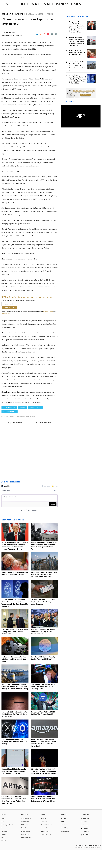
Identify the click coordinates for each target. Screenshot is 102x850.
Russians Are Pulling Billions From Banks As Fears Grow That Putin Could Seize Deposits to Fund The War (76, 41)
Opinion (3, 840)
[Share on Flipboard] (44, 34)
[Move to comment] (56, 34)
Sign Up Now (85, 95)
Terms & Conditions (46, 825)
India (62, 821)
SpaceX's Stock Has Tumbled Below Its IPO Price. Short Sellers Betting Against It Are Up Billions (43, 799)
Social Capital (25, 821)
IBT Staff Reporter (9, 32)
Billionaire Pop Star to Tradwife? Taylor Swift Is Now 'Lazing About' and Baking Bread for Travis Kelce (43, 771)
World (3, 818)
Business (4, 828)
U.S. (2, 821)
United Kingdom (65, 828)
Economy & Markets (7, 825)
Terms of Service (48, 311)
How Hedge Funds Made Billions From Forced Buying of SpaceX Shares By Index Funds (43, 632)
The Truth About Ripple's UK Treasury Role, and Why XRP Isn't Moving (14, 742)
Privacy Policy (5, 313)
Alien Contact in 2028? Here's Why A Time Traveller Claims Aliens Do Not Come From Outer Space (44, 574)
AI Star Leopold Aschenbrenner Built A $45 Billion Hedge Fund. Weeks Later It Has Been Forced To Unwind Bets (77, 79)
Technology (4, 831)
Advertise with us (46, 834)
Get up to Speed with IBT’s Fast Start (84, 90)
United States (65, 831)
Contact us (44, 821)
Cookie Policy (45, 831)
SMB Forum (24, 825)
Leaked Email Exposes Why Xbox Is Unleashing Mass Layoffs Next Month (14, 659)
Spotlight (23, 828)
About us (43, 818)
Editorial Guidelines (43, 423)
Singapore (64, 825)
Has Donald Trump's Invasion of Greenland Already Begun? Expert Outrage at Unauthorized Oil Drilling (14, 687)
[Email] (52, 34)
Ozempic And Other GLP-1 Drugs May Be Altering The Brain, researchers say (43, 602)
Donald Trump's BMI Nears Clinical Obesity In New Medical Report (77, 52)
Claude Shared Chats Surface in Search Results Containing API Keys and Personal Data (13, 771)
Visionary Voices (26, 818)
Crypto (3, 837)
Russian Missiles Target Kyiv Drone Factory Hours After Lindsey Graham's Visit (14, 632)
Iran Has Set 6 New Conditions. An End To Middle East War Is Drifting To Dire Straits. (14, 714)
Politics (3, 834)
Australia (63, 818)
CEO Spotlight (25, 834)
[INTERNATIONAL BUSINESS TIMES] (51, 4)
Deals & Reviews (26, 837)
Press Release (25, 831)
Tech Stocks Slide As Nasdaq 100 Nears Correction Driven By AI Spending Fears (43, 687)
